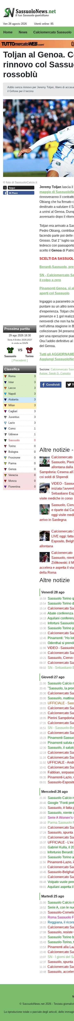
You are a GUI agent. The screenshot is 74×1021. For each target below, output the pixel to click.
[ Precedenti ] (20, 360)
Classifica (12, 369)
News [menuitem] (23, 32)
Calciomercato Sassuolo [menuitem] (52, 32)
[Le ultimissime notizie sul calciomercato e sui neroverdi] (29, 12)
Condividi (52, 384)
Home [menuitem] (8, 32)
